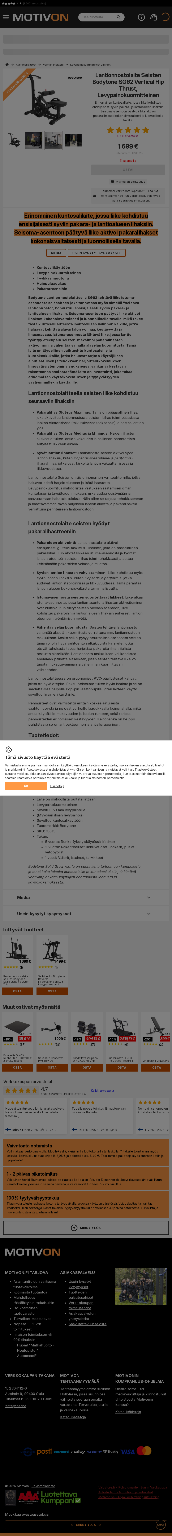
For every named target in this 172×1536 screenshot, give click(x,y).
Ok (26, 786)
